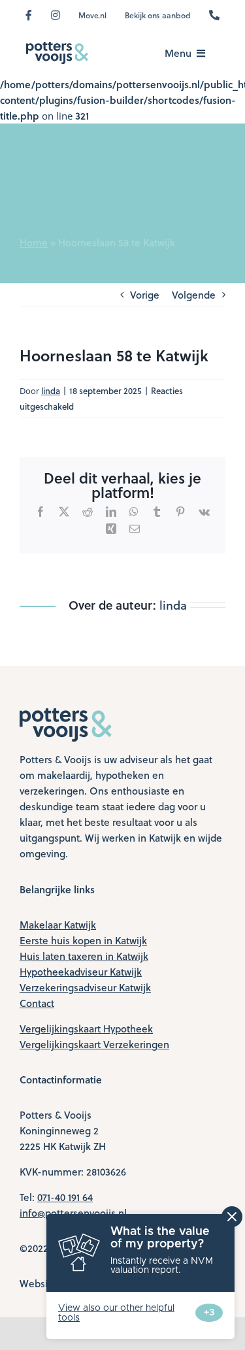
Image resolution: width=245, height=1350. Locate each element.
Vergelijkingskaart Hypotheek (86, 1028)
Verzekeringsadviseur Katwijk (85, 987)
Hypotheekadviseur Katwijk (81, 971)
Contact (37, 1003)
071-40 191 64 (65, 1197)
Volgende (194, 295)
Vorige (144, 295)
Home (34, 242)
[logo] (57, 46)
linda (50, 390)
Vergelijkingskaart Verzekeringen (94, 1044)
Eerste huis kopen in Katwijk (83, 940)
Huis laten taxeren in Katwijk (84, 956)
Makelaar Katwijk (58, 924)
